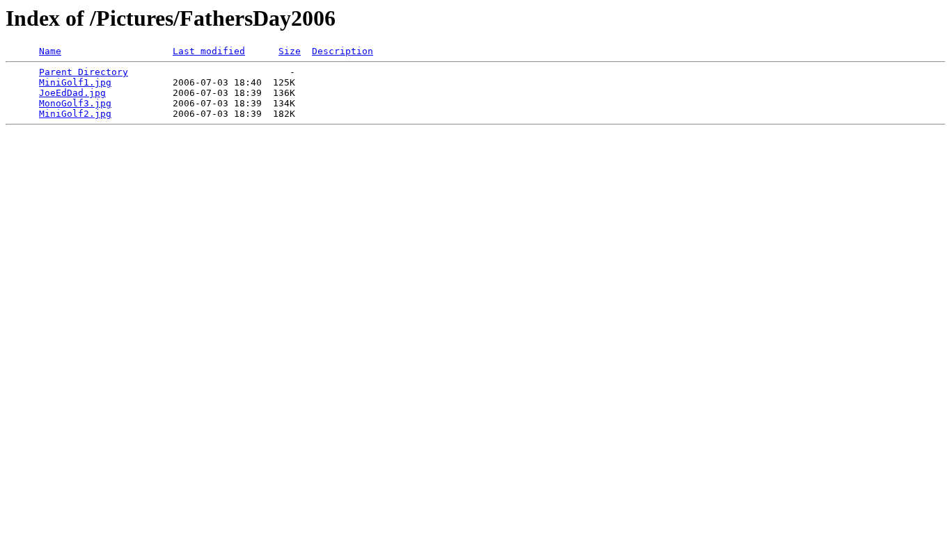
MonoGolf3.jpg (75, 103)
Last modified (209, 51)
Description (342, 51)
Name (50, 51)
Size (289, 51)
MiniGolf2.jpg (75, 113)
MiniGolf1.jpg (75, 82)
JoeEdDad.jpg (72, 93)
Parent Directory (83, 72)
